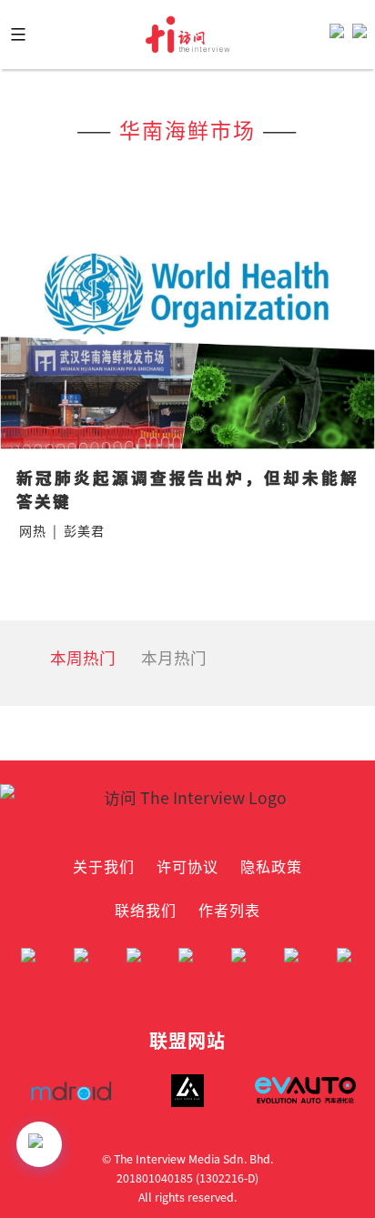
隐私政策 (271, 866)
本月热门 (174, 657)
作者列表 (229, 910)
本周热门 (83, 657)
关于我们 (104, 866)
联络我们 (146, 910)
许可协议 (187, 866)
